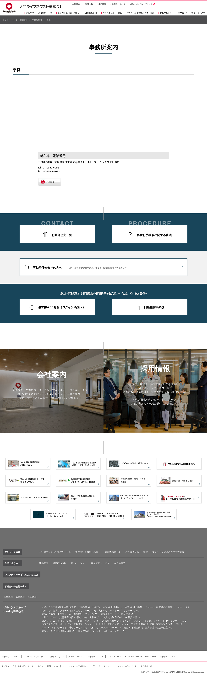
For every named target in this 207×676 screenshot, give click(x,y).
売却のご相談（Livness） (172, 607)
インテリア (132, 624)
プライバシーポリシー (101, 666)
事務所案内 (37, 19)
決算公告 (89, 4)
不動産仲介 (124, 613)
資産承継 (66, 630)
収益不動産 (110, 620)
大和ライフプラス (167, 656)
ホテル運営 (119, 563)
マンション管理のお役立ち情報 (168, 551)
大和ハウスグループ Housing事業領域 (14, 609)
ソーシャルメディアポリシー (75, 666)
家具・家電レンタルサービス (164, 624)
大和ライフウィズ (76, 656)
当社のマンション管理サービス (55, 551)
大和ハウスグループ (10, 656)
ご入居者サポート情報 (136, 551)
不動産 (124, 627)
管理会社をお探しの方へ (68, 12)
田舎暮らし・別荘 (120, 607)
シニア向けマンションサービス (85, 624)
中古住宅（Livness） (144, 607)
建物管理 (43, 563)
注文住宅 (63, 607)
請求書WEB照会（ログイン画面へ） (62, 307)
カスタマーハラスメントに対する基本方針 (133, 666)
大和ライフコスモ (96, 656)
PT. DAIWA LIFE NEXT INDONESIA (140, 656)
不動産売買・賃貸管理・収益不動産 (149, 627)
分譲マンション (99, 607)
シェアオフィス (176, 620)
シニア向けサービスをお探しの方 (21, 574)
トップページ (8, 19)
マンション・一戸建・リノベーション (81, 620)
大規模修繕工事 (91, 12)
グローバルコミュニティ (34, 656)
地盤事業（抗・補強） (71, 617)
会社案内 (76, 4)
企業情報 (8, 597)
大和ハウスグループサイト (141, 4)
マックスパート (114, 656)
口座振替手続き (154, 307)
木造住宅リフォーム (83, 613)
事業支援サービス (100, 563)
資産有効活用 (59, 563)
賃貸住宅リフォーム (81, 610)
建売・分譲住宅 (79, 607)
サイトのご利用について (48, 666)
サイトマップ (8, 666)
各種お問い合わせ (25, 666)
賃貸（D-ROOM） (114, 617)
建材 (143, 624)
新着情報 (20, 597)
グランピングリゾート (153, 620)
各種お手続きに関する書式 (154, 235)
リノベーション (79, 563)
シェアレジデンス (129, 620)
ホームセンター (113, 630)
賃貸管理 (132, 617)
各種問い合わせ (118, 4)
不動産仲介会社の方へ (80, 267)
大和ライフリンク (56, 656)
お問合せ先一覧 (62, 235)
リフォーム (129, 610)
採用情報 (102, 4)
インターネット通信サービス (68, 627)
